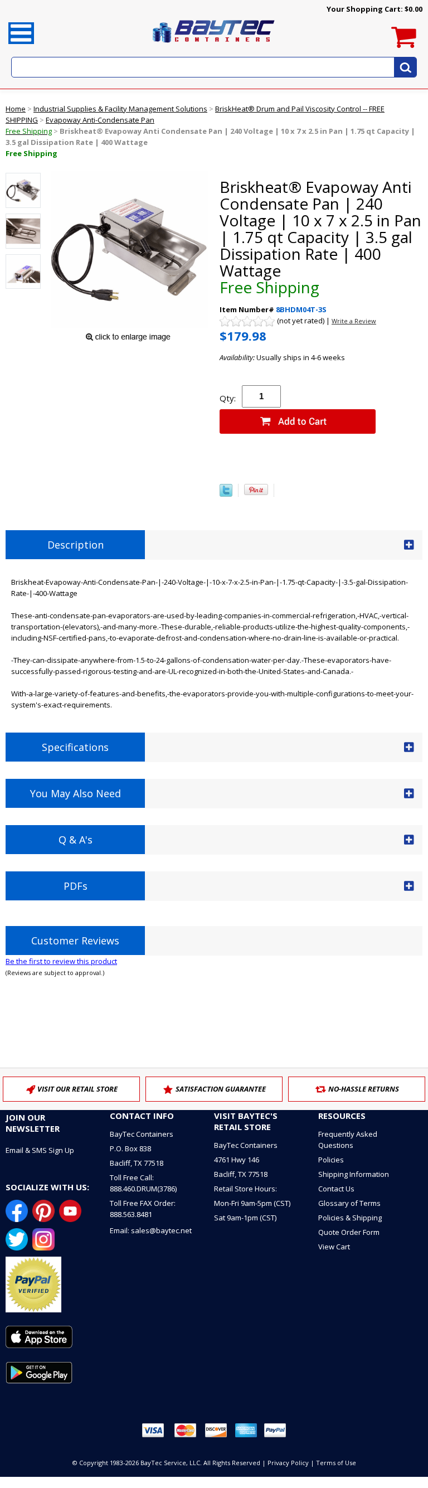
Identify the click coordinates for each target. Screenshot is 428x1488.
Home (16, 109)
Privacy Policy (288, 1462)
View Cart (334, 1247)
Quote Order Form (349, 1232)
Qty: (228, 398)
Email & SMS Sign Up (40, 1150)
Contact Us (336, 1189)
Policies (331, 1160)
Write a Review (354, 321)
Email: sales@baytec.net (151, 1230)
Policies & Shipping (350, 1218)
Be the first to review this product (61, 961)
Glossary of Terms (349, 1203)
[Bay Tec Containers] (214, 46)
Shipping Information (353, 1174)
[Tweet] (226, 494)
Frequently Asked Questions (347, 1139)
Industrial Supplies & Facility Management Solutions (120, 109)
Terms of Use (336, 1462)
